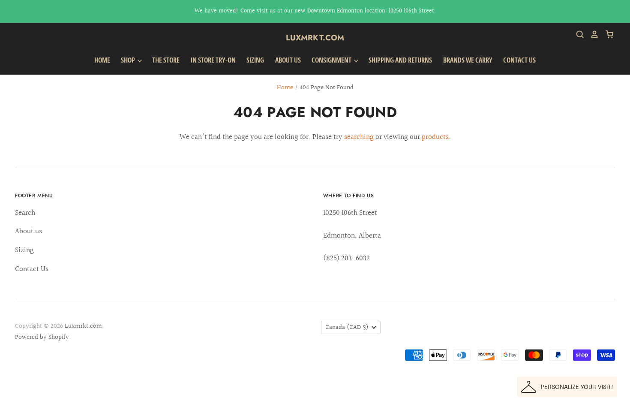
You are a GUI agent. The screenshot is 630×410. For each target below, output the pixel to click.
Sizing (255, 60)
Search (25, 213)
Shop (128, 60)
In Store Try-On (213, 60)
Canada (347, 327)
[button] (567, 387)
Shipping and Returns (400, 60)
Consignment (332, 60)
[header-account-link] (591, 34)
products (435, 137)
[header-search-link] (577, 34)
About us (288, 60)
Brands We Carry (467, 60)
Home (102, 60)
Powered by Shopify (42, 337)
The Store (166, 60)
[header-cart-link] (606, 34)
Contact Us (519, 60)
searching (359, 137)
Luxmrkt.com (315, 37)
